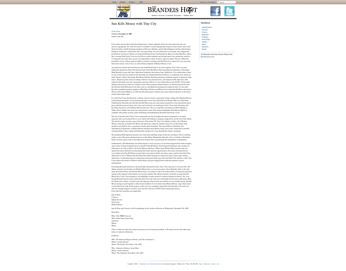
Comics (204, 32)
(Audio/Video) (207, 27)
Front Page (206, 39)
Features (205, 37)
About (200, 264)
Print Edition (211, 2)
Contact (213, 264)
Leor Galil (116, 31)
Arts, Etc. (205, 30)
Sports (204, 49)
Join (218, 264)
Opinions (205, 47)
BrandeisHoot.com (207, 57)
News (204, 44)
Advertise (203, 2)
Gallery (204, 42)
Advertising (207, 264)
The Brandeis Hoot (144, 264)
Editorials (205, 35)
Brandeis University (155, 264)
